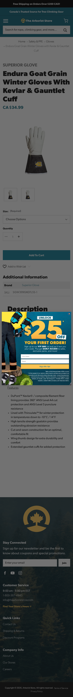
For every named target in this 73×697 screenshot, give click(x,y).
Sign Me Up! (45, 366)
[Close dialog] (69, 314)
